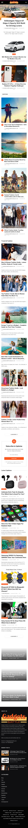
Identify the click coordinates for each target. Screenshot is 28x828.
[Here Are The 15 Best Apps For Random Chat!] (14, 513)
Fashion (3, 259)
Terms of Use (8, 812)
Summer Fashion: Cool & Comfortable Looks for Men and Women (13, 196)
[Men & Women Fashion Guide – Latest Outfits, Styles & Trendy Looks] (14, 252)
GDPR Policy (21, 810)
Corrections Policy (20, 816)
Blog (3, 520)
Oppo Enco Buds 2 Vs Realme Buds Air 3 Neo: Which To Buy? (14, 696)
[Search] (26, 2)
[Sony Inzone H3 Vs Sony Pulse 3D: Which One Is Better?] (14, 610)
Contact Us (6, 814)
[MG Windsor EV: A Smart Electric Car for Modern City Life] (14, 46)
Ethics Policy (13, 814)
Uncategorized (5, 416)
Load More (13, 434)
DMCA (12, 816)
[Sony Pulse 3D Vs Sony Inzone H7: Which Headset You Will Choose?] (14, 650)
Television (4, 552)
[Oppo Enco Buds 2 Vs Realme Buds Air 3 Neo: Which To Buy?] (14, 691)
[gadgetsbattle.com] (14, 2)
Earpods (4, 489)
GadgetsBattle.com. (16, 823)
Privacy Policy (13, 463)
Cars (14, 54)
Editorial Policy (6, 816)
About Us (5, 810)
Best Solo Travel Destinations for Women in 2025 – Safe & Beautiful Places (12, 358)
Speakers (3, 795)
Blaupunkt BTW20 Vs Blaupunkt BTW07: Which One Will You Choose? (12, 589)
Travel (3, 322)
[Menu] (2, 2)
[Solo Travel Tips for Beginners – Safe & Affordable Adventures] (14, 110)
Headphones (4, 584)
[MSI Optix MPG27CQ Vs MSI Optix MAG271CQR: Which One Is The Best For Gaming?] (14, 671)
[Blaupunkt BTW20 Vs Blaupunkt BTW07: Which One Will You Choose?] (14, 576)
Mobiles (14, 81)
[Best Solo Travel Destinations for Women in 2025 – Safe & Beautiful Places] (14, 346)
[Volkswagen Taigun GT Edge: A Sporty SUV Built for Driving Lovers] (14, 12)
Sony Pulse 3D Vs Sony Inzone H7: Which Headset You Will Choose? (14, 655)
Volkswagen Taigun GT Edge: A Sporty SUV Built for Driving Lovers (14, 23)
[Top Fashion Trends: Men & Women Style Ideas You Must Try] (14, 283)
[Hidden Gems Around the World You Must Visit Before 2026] (14, 145)
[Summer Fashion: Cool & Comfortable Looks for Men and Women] (14, 180)
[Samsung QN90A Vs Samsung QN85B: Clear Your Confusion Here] (14, 544)
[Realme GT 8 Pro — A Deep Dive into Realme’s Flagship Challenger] (14, 73)
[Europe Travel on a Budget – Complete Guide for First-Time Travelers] (14, 314)
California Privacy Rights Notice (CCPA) (13, 818)
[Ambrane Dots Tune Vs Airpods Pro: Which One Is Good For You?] (14, 481)
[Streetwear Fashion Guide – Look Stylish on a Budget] (14, 377)
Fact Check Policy (17, 812)
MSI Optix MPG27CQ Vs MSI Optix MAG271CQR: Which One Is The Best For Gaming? (14, 674)
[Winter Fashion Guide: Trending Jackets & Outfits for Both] (14, 215)
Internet (3, 788)
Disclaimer (21, 814)
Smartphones (4, 793)
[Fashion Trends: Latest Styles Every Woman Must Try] (14, 409)
